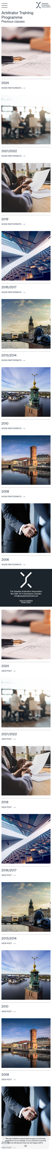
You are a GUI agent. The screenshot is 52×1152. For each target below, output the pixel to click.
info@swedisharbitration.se (26, 596)
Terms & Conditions (26, 601)
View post (6, 671)
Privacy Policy (26, 602)
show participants (11, 88)
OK (25, 1146)
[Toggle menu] (3, 5)
